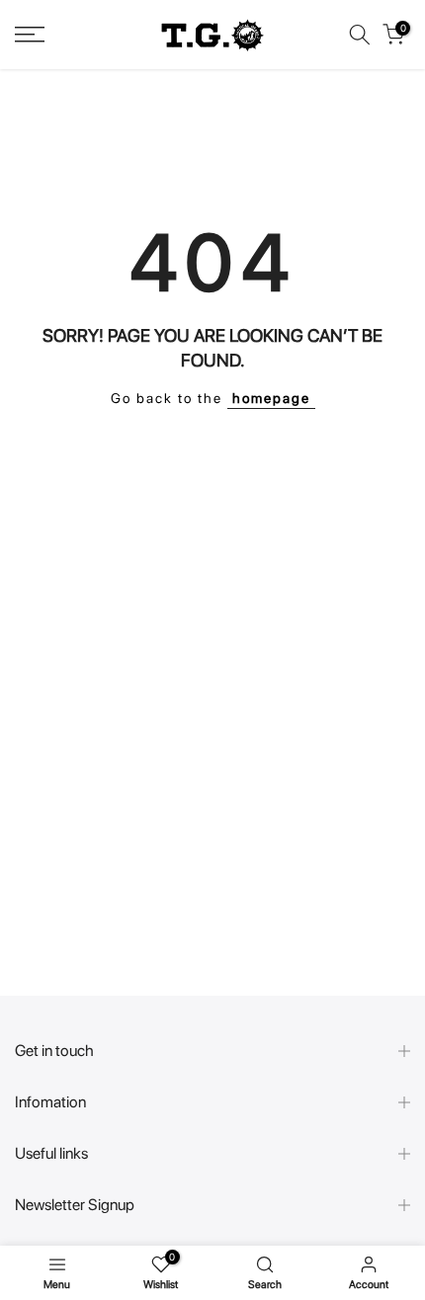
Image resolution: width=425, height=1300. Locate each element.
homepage (271, 398)
